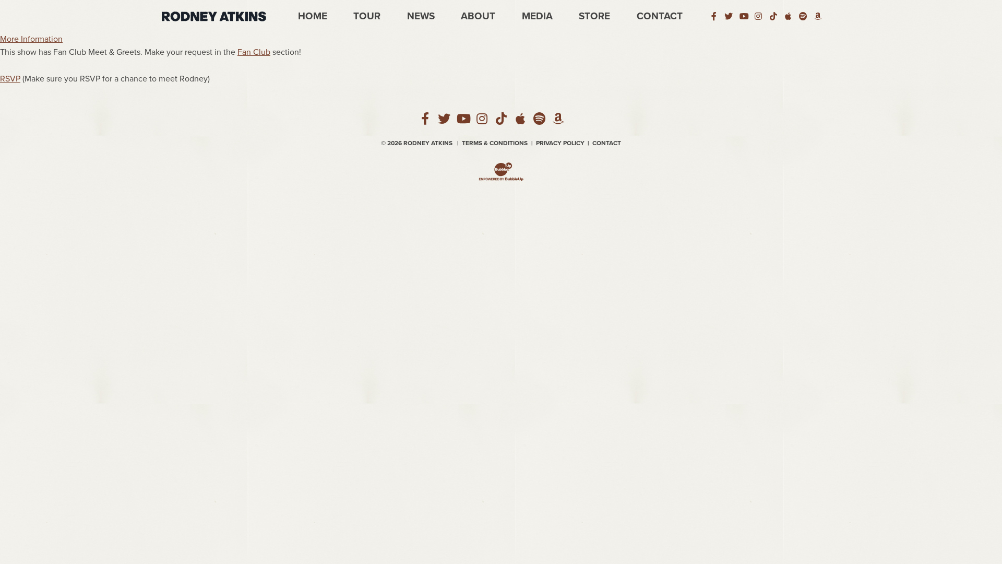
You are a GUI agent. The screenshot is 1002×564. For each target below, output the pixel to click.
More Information (31, 39)
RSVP (10, 79)
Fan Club (253, 52)
